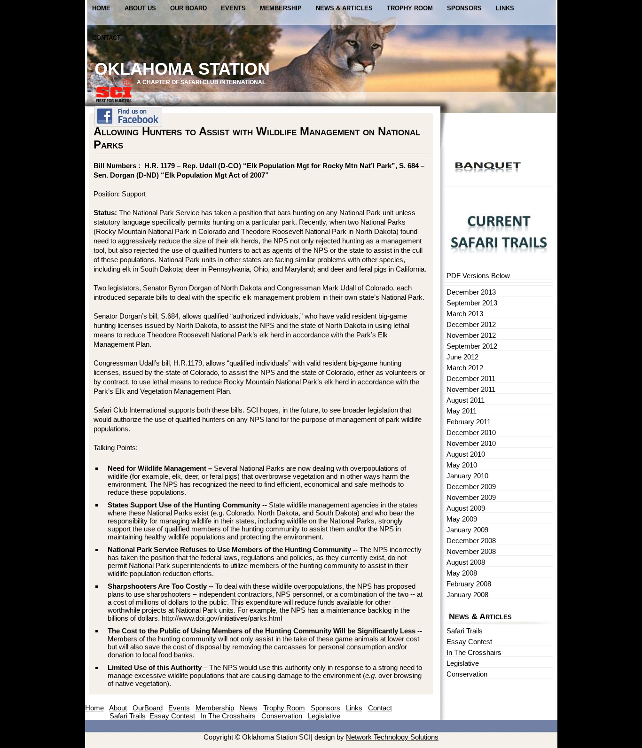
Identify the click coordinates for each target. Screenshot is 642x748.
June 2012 (462, 357)
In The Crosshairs (473, 652)
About (118, 708)
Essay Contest (469, 642)
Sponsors (464, 8)
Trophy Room (410, 8)
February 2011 (468, 422)
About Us (140, 8)
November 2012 (471, 335)
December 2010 (471, 432)
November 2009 (471, 497)
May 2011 (461, 411)
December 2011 (470, 378)
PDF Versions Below (478, 276)
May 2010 (461, 465)
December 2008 (471, 541)
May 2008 (461, 573)
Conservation (466, 674)
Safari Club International (222, 82)
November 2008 (471, 551)
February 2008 (468, 584)
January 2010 (467, 476)
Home (101, 8)
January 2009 (467, 530)
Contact (106, 37)
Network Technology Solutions (392, 737)
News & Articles (344, 8)
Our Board (188, 8)
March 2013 (464, 314)
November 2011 (470, 389)
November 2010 (471, 443)
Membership (281, 8)
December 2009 (471, 487)
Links (505, 8)
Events (233, 8)
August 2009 (465, 508)
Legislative (462, 663)
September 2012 (471, 346)
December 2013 (471, 292)
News (249, 708)
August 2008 (465, 562)
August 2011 (465, 400)
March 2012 (464, 368)
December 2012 (471, 324)
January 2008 (467, 595)
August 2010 (465, 454)
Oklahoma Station (182, 68)
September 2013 (471, 303)
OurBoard (148, 708)
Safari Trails (464, 631)
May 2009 (461, 519)
